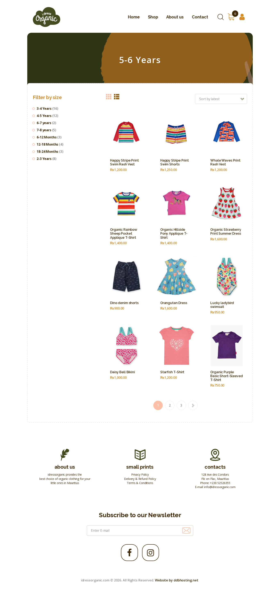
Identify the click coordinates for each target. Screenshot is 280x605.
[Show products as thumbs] (108, 97)
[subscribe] (186, 530)
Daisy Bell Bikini (122, 372)
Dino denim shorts (124, 303)
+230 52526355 (220, 483)
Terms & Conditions (140, 483)
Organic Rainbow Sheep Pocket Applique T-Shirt (123, 233)
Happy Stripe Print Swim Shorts (174, 162)
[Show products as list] (116, 97)
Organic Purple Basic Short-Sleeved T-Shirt (226, 376)
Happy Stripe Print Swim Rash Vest (124, 162)
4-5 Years (44, 115)
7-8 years (44, 130)
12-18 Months (47, 144)
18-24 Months (47, 151)
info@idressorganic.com (219, 487)
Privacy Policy (140, 474)
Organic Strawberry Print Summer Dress (225, 231)
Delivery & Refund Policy (140, 479)
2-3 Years (44, 158)
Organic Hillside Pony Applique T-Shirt (173, 233)
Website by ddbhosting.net (176, 580)
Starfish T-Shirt (172, 372)
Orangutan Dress (173, 303)
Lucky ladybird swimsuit (222, 305)
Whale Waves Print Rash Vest (225, 162)
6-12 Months (46, 137)
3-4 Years (44, 108)
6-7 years (44, 123)
